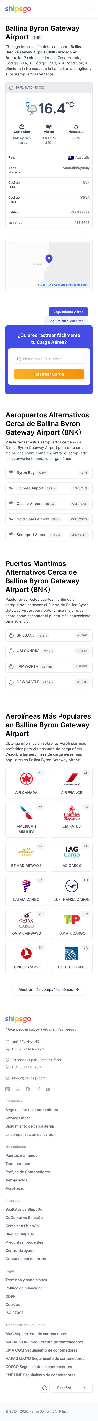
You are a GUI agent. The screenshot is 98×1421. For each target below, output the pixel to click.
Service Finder (17, 1118)
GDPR (10, 1296)
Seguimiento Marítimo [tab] (66, 321)
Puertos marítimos (21, 1155)
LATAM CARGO (26, 899)
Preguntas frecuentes (24, 1242)
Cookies (12, 1304)
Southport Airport (32, 534)
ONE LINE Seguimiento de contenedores (40, 1375)
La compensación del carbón (30, 1134)
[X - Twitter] (17, 1089)
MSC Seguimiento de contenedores (36, 1333)
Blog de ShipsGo (19, 1234)
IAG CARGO (72, 865)
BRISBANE (26, 635)
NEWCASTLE (28, 682)
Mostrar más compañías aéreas (45, 989)
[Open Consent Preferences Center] (45, 1388)
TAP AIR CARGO (71, 933)
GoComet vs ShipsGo (24, 1217)
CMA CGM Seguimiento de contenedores (41, 1350)
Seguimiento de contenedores (31, 1109)
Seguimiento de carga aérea (29, 1126)
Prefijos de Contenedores (27, 1172)
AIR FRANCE (71, 792)
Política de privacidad (24, 1288)
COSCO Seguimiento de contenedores (38, 1366)
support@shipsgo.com (28, 1078)
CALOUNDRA (28, 650)
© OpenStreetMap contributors (70, 284)
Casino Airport (29, 503)
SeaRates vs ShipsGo (23, 1209)
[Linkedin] (7, 1089)
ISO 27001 (14, 1312)
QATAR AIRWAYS (26, 933)
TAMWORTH (27, 666)
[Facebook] (28, 1089)
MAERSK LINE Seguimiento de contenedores (44, 1342)
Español (64, 1388)
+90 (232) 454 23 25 (27, 1049)
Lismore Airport (30, 488)
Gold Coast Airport (33, 519)
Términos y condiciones (26, 1279)
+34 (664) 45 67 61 (26, 1067)
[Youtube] (48, 1089)
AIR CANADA (26, 792)
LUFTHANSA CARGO (72, 899)
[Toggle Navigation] (89, 9)
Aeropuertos (16, 1180)
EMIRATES (72, 826)
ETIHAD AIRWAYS (26, 865)
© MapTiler (44, 284)
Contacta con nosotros (25, 1258)
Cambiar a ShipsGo (22, 1226)
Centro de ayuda (19, 1250)
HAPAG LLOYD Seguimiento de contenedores (44, 1358)
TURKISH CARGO (26, 967)
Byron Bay (26, 472)
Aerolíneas (14, 1188)
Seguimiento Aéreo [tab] (68, 312)
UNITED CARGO (71, 967)
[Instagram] (38, 1089)
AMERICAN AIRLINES (26, 829)
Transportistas (18, 1163)
